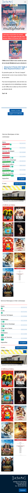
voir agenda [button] (21, 178)
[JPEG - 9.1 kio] (8, 259)
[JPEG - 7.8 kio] (20, 259)
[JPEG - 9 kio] (20, 378)
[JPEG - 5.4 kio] (20, 229)
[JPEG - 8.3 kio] (8, 275)
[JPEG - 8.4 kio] (7, 463)
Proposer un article (15, 110)
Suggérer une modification (15, 113)
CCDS (12, 171)
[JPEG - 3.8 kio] (20, 275)
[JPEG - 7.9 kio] (8, 244)
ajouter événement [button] (19, 183)
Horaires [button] (22, 490)
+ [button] (23, 187)
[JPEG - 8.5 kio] (7, 378)
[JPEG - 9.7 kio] (8, 229)
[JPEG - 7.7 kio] (20, 244)
